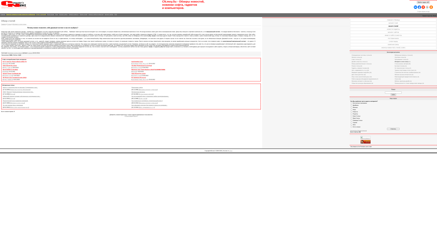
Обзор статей (83, 14)
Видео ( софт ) (7, 67)
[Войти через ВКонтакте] (415, 7)
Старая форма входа (423, 11)
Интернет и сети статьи (19, 24)
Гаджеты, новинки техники (359, 68)
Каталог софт (393, 23)
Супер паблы (393, 41)
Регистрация (50, 14)
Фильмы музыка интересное (403, 74)
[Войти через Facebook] (419, 7)
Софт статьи (143, 98)
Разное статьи (356, 66)
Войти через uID (423, 2)
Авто (354, 124)
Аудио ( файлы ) (8, 79)
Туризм (355, 122)
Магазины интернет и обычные (148, 89)
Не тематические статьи (402, 68)
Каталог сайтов (109, 14)
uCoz (230, 150)
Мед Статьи (356, 118)
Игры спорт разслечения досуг (20, 107)
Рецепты (355, 114)
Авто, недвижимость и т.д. (146, 107)
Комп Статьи (356, 116)
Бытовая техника (400, 66)
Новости (355, 111)
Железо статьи (356, 57)
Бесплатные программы (360, 103)
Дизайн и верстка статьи (359, 61)
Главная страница (393, 20)
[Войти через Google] (427, 7)
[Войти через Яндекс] (423, 7)
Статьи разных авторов (146, 94)
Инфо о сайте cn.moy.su (393, 35)
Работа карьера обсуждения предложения (364, 79)
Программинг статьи (401, 59)
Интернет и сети (136, 67)
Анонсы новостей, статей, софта (393, 47)
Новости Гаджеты (393, 29)
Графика (5, 71)
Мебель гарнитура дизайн (402, 81)
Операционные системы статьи (361, 55)
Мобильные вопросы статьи (403, 55)
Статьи (9, 24)
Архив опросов (362, 130)
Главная (3, 14)
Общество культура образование (20, 89)
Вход (56, 14)
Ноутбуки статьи (399, 57)
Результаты (353, 130)
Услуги (13, 94)
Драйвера (355, 105)
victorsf (30, 53)
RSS (115, 14)
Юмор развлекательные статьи (361, 63)
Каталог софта (63, 14)
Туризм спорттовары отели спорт (404, 70)
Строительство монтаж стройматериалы (406, 72)
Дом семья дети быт (357, 74)
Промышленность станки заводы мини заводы (408, 83)
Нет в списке (356, 127)
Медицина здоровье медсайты (360, 72)
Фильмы (5, 63)
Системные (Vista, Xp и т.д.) (140, 63)
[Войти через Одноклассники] (431, 7)
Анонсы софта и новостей (96, 14)
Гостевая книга (393, 38)
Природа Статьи (357, 120)
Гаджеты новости (74, 14)
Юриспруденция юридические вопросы (406, 76)
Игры (354, 109)
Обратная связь (393, 44)
